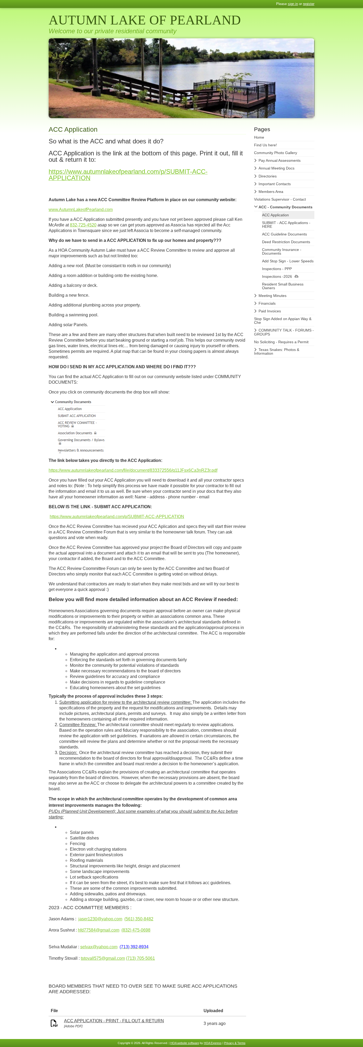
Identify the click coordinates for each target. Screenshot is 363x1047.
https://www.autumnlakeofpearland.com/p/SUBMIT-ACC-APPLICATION (117, 516)
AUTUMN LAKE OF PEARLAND (145, 20)
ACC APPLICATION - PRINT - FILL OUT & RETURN (114, 1021)
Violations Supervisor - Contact (280, 199)
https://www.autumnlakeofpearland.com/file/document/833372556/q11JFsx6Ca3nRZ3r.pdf (133, 470)
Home (259, 137)
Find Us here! (265, 145)
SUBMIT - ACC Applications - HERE (286, 225)
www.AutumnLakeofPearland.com (81, 209)
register (308, 4)
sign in (293, 4)
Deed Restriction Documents (286, 242)
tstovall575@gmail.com (103, 958)
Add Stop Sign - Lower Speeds (288, 261)
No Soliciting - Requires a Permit (281, 342)
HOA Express (213, 1043)
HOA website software (184, 1043)
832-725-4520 (83, 225)
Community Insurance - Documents (281, 251)
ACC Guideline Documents (284, 234)
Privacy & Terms (235, 1043)
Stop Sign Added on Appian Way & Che (282, 321)
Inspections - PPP (277, 269)
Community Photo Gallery (275, 153)
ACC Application (275, 215)
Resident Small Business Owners (282, 286)
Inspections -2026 (277, 276)
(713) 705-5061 (140, 958)
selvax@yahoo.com (98, 947)
